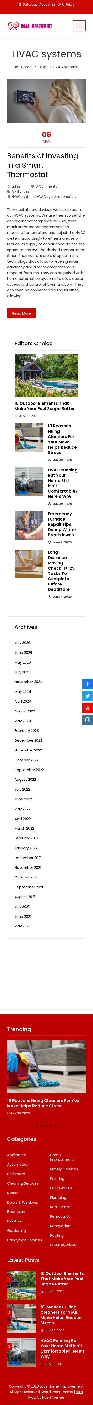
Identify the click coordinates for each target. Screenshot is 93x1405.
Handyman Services (24, 1240)
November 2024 (28, 681)
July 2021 (22, 906)
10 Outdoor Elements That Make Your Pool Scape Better (45, 406)
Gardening (16, 1230)
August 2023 (25, 711)
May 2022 (23, 808)
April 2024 (23, 701)
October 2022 (26, 760)
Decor (12, 1192)
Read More (21, 313)
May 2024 (23, 691)
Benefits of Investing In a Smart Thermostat (42, 165)
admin (17, 186)
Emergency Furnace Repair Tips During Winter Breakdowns (62, 524)
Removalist (60, 1216)
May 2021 (22, 926)
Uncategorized (63, 1244)
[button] (37, 1125)
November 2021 (28, 867)
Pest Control (61, 1188)
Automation (18, 1164)
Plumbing (58, 1197)
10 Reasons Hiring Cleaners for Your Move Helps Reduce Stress (62, 439)
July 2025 (23, 672)
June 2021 (23, 916)
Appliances (20, 191)
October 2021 (26, 877)
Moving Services (64, 1169)
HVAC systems (23, 197)
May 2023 (23, 720)
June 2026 (23, 652)
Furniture (14, 1221)
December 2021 (28, 857)
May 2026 (23, 662)
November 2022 (28, 750)
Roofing (57, 1235)
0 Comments (46, 186)
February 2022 (27, 838)
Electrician (16, 1211)
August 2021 (25, 896)
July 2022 (22, 789)
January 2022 (26, 847)
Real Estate (60, 1206)
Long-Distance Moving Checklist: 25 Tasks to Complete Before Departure (61, 570)
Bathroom (16, 1173)
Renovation (60, 1225)
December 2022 (28, 740)
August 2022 (25, 779)
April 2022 (23, 818)
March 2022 (24, 828)
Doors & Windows (22, 1202)
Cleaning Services (23, 1183)
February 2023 (27, 730)
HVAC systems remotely (56, 197)
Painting (57, 1178)
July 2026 (22, 642)
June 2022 (23, 799)
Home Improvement (62, 1157)
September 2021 (29, 886)
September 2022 (29, 769)
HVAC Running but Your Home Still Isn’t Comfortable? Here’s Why (63, 483)
